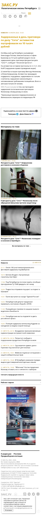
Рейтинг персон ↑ (21, 382)
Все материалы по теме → (21, 246)
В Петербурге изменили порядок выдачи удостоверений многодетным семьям (20, 361)
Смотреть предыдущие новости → (21, 375)
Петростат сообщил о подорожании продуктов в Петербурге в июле (18, 339)
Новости (4, 33)
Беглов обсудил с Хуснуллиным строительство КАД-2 (15, 276)
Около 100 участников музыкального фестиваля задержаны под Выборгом (17, 268)
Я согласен (8, 510)
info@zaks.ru (19, 486)
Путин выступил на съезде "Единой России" (22, 297)
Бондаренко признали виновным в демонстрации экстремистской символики (20, 332)
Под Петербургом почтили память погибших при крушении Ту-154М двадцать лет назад (20, 283)
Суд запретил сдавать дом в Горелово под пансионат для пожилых (18, 346)
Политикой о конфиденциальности (18, 508)
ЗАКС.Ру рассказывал (9, 87)
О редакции (6, 454)
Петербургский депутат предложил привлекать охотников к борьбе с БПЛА (17, 303)
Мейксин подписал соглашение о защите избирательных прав (21, 354)
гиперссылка (6, 467)
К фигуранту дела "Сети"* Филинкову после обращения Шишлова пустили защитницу (19, 202)
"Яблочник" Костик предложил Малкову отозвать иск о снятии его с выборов (20, 368)
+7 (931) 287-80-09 (7, 486)
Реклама (17, 454)
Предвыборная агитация (11, 456)
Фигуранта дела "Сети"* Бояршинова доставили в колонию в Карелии (16, 164)
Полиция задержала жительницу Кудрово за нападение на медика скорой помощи (20, 325)
